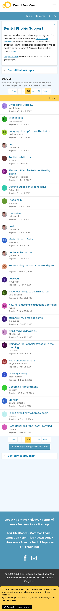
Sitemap (43, 524)
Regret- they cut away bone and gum (31, 265)
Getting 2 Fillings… (19, 373)
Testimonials (26, 524)
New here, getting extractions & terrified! (33, 304)
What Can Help (16, 537)
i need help (15, 200)
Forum (25, 542)
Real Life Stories (17, 533)
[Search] (55, 16)
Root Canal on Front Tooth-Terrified (30, 426)
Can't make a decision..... (23, 331)
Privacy (34, 519)
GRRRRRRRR (16, 118)
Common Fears (40, 533)
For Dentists (31, 547)
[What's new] (49, 16)
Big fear (13, 400)
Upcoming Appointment (23, 386)
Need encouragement (22, 360)
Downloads (43, 537)
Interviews (11, 542)
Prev (14, 91)
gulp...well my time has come (26, 318)
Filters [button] (52, 98)
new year (14, 278)
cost (11, 226)
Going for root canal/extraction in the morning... (31, 345)
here (13, 51)
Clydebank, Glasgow (21, 105)
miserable (15, 213)
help (11, 144)
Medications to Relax (21, 239)
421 (28, 91)
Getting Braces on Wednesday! (27, 187)
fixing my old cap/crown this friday (29, 131)
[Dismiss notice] (54, 24)
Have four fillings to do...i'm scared (29, 291)
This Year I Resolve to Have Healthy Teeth (29, 172)
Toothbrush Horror (20, 157)
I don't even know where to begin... (29, 413)
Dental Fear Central (31, 574)
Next (45, 91)
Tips (31, 537)
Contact (21, 519)
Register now (11, 56)
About (9, 519)
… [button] (23, 91)
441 (38, 91)
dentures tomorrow (20, 252)
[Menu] (4, 16)
